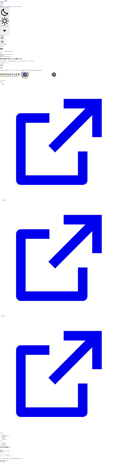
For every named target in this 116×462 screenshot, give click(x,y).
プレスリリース (9, 6)
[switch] (4, 16)
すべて (1, 54)
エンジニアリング (6, 54)
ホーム (3, 434)
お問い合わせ (19, 6)
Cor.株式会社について (5, 435)
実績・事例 (2, 6)
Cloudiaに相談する (2, 461)
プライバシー (4, 443)
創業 (10, 54)
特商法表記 (3, 444)
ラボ (11, 54)
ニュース (5, 6)
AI (2, 54)
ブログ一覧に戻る (3, 44)
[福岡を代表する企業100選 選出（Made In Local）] (29, 78)
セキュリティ (14, 6)
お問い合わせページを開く (4, 460)
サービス (1, 2)
